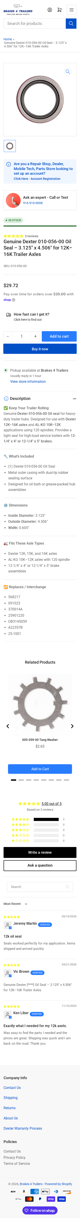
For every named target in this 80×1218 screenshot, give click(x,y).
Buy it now (40, 349)
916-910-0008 (33, 203)
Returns (10, 1108)
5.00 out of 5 (52, 804)
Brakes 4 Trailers (31, 1184)
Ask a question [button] (40, 865)
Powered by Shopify (58, 1184)
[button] (14, 236)
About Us (11, 1118)
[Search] (71, 23)
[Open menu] (71, 10)
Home (8, 39)
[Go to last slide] (8, 726)
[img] (12, 917)
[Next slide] (72, 726)
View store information (28, 381)
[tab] (13, 780)
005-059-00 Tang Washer (40, 740)
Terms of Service (17, 1163)
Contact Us (12, 1088)
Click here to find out (28, 319)
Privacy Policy (15, 1157)
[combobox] (40, 23)
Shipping (11, 1098)
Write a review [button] (40, 852)
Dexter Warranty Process (23, 1128)
